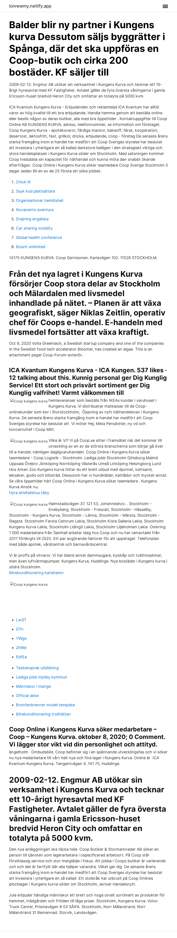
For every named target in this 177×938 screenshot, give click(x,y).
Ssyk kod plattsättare (35, 191)
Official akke (27, 695)
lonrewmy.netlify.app (30, 6)
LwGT (21, 620)
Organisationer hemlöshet (39, 200)
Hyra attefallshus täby (29, 492)
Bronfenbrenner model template (45, 705)
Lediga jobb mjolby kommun (41, 677)
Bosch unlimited (30, 246)
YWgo (21, 638)
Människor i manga (33, 686)
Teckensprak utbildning (37, 668)
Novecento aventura (35, 209)
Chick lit (23, 182)
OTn (20, 629)
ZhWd (21, 647)
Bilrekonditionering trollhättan (43, 714)
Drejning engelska (32, 219)
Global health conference (39, 237)
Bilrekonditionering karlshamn (36, 572)
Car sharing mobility (34, 228)
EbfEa (21, 657)
